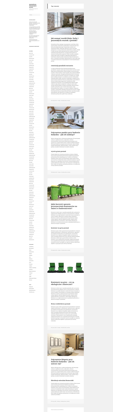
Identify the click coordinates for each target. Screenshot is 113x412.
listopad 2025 (31, 67)
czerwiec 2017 (31, 201)
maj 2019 (30, 172)
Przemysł (30, 264)
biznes (30, 250)
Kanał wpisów (31, 288)
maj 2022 (30, 125)
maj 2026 (30, 56)
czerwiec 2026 (31, 54)
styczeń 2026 (31, 63)
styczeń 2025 (31, 79)
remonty (68, 100)
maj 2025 (30, 74)
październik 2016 (32, 213)
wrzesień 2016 (31, 215)
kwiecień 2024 (31, 93)
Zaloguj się (31, 286)
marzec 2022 (31, 128)
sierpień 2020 (31, 158)
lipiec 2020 (31, 160)
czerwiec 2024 (31, 90)
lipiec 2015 (31, 236)
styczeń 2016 (31, 225)
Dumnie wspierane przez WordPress (57, 409)
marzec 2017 (31, 206)
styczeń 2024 (31, 98)
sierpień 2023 (31, 104)
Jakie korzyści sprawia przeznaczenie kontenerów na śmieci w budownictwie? (64, 206)
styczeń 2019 (31, 176)
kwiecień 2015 (31, 239)
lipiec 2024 (31, 88)
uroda (30, 274)
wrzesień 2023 (31, 102)
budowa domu (64, 100)
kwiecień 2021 (31, 146)
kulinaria (30, 258)
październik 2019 (32, 167)
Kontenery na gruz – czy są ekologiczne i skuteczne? (62, 283)
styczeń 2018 (31, 192)
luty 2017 (30, 208)
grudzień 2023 (31, 100)
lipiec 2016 (31, 218)
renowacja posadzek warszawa (62, 65)
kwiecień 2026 (31, 58)
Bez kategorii (31, 248)
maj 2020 (30, 162)
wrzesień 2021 (31, 139)
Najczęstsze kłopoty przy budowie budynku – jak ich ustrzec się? (62, 361)
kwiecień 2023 (31, 109)
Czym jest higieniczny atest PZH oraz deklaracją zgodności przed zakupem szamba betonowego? (34, 28)
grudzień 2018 (31, 178)
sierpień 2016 (31, 216)
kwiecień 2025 (31, 76)
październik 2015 (32, 230)
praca (30, 262)
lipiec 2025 (31, 70)
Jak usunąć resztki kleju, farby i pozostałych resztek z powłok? (64, 39)
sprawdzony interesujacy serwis (32, 6)
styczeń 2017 (31, 209)
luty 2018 (30, 190)
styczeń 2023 (31, 113)
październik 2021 (32, 137)
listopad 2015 (31, 229)
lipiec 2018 (31, 183)
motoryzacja (31, 260)
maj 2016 (30, 222)
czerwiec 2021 (31, 144)
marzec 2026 (31, 60)
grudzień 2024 (31, 81)
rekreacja (30, 269)
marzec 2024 (31, 95)
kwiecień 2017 (31, 204)
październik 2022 (32, 116)
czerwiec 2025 (31, 72)
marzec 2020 (31, 164)
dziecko (30, 253)
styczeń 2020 (31, 165)
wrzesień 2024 (31, 84)
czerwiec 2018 (31, 185)
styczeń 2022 (31, 132)
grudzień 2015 (31, 227)
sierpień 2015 (31, 234)
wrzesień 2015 (31, 232)
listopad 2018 (31, 179)
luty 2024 (30, 97)
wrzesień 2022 (31, 118)
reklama (30, 265)
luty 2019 (30, 174)
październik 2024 (32, 83)
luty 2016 (30, 223)
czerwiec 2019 (31, 171)
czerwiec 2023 (31, 107)
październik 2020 (32, 155)
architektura (31, 246)
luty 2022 (30, 130)
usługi (30, 276)
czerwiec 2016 (31, 220)
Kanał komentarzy (32, 290)
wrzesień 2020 (31, 157)
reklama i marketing (32, 267)
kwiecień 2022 (31, 127)
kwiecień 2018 (31, 186)
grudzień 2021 (31, 134)
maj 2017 (30, 202)
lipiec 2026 (31, 53)
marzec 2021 (31, 148)
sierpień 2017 (31, 197)
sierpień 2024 (31, 86)
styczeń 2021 (31, 151)
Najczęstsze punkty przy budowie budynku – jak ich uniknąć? (65, 133)
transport (30, 272)
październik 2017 (32, 195)
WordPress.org (31, 292)
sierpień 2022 (31, 120)
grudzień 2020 (31, 153)
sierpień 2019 (31, 169)
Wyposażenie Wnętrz (32, 278)
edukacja (30, 255)
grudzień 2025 (31, 65)
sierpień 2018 (31, 181)
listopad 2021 (31, 135)
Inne (30, 257)
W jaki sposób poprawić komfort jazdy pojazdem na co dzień (34, 40)
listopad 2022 (31, 114)
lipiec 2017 (31, 199)
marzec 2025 (31, 77)
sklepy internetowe (32, 271)
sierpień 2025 (31, 69)
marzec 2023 (31, 111)
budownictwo (31, 251)
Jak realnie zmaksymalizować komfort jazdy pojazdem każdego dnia (34, 36)
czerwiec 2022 (31, 123)
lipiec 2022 (31, 121)
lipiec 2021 (31, 142)
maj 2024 (30, 91)
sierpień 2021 (31, 141)
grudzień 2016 (31, 211)
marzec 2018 (31, 188)
